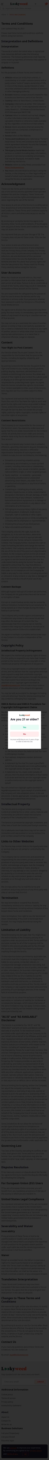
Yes (24, 727)
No (24, 734)
